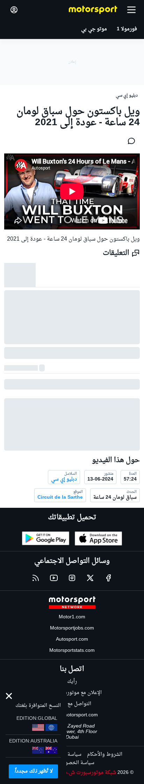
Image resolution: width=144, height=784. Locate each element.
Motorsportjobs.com (72, 628)
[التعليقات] (129, 141)
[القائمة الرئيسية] (131, 9)
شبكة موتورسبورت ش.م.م (88, 772)
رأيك (72, 681)
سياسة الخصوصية (75, 763)
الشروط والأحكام (104, 754)
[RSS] (36, 578)
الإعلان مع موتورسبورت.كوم (72, 693)
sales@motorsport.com (72, 715)
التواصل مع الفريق (72, 704)
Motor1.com (72, 617)
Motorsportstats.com (72, 650)
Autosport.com (72, 639)
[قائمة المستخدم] (14, 10)
